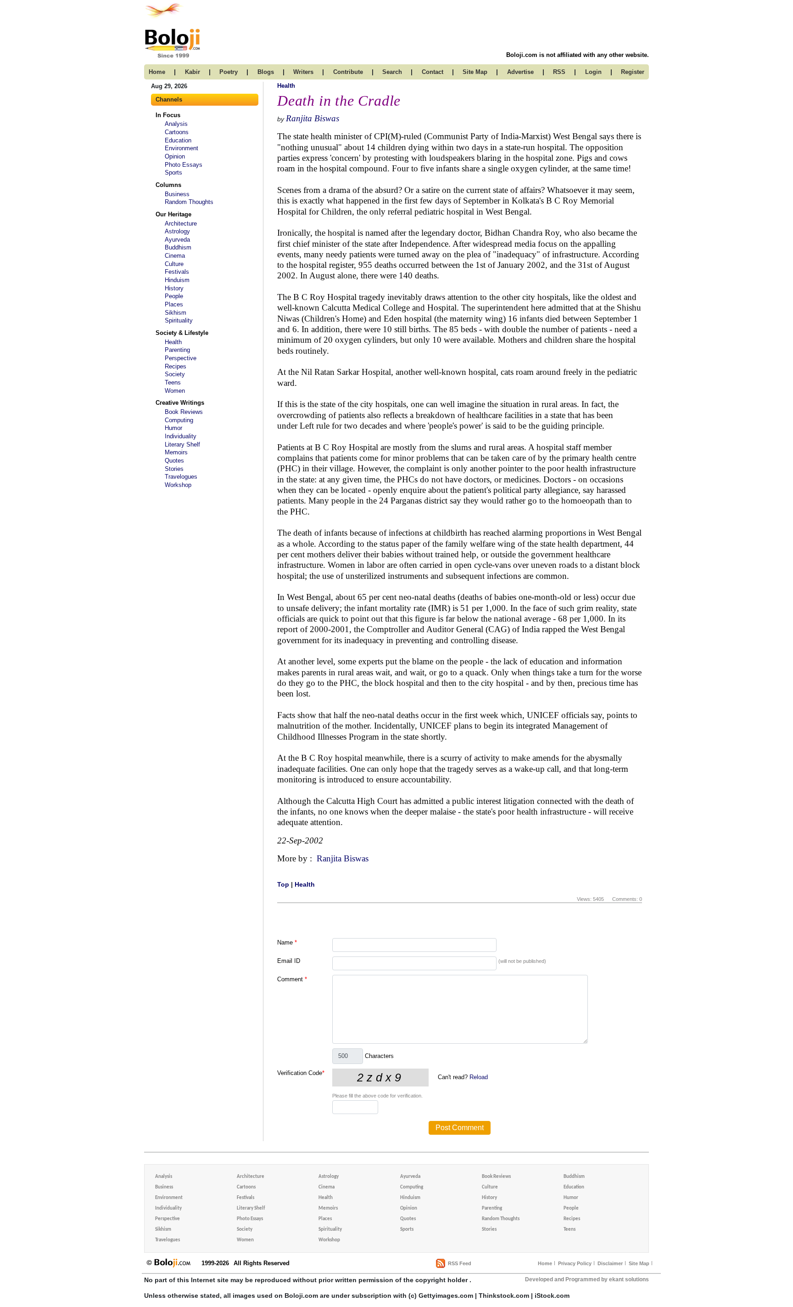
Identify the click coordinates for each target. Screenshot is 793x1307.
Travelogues (181, 476)
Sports (173, 172)
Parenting (177, 349)
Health (173, 342)
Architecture (181, 223)
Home (545, 1263)
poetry (228, 71)
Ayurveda (177, 239)
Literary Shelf (182, 444)
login (593, 71)
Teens (173, 382)
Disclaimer (610, 1263)
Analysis (176, 123)
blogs (265, 71)
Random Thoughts (189, 201)
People (174, 296)
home (157, 71)
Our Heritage (173, 214)
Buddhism (178, 247)
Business (177, 194)
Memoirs (176, 452)
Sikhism (175, 312)
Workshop (178, 484)
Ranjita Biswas (312, 118)
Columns (168, 184)
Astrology (177, 231)
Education (178, 140)
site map (475, 71)
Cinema (175, 255)
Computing (179, 420)
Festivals (177, 271)
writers (303, 71)
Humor (173, 427)
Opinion (175, 156)
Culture (174, 263)
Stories (174, 468)
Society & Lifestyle (182, 332)
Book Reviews (184, 411)
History (174, 288)
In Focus (168, 115)
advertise (520, 71)
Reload (478, 1077)
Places (174, 304)
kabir (192, 71)
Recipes (175, 366)
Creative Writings (180, 402)
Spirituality (179, 320)
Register (632, 71)
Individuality (180, 436)
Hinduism (177, 280)
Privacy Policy (575, 1263)
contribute (348, 71)
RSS (559, 71)
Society (175, 374)
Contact (432, 71)
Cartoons (177, 132)
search (392, 71)
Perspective (180, 358)
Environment (181, 148)
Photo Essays (183, 164)
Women (175, 390)
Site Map (639, 1263)
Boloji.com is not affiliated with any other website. (577, 54)
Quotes (174, 460)
